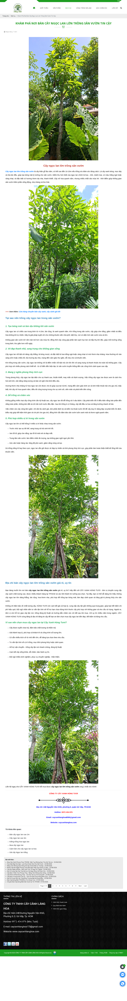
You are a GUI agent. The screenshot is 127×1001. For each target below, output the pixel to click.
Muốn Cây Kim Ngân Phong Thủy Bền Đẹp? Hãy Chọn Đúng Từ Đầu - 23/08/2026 (32, 867)
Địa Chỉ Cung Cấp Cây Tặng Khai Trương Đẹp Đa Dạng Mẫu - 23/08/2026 (29, 878)
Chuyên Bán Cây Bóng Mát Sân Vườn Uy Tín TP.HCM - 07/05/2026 (27, 882)
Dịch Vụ (68, 8)
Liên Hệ (115, 8)
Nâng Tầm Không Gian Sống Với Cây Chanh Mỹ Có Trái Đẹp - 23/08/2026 (29, 866)
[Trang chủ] (34, 8)
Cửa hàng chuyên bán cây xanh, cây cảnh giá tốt (39, 312)
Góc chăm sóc (101, 8)
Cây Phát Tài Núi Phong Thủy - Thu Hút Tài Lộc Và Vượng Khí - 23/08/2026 (30, 874)
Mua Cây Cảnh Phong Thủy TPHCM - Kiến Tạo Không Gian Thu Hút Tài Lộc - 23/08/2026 (34, 862)
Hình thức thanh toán (60, 902)
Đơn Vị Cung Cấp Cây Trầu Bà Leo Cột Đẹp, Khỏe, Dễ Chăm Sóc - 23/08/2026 (30, 871)
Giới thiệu (44, 8)
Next (80, 886)
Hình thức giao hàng (59, 909)
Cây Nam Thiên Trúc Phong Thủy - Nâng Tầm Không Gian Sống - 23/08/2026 (31, 873)
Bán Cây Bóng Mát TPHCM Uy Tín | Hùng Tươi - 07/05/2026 (25, 880)
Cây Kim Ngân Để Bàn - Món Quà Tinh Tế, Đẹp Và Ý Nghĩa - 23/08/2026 (29, 869)
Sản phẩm (57, 8)
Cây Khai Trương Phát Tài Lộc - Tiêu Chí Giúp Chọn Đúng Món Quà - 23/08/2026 (31, 876)
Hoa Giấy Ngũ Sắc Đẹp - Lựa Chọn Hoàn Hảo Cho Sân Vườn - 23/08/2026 (29, 864)
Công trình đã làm (83, 8)
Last (85, 886)
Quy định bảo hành (59, 905)
